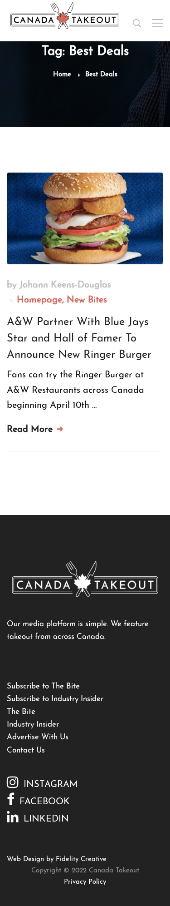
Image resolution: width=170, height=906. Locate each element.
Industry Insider (33, 724)
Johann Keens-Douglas (65, 285)
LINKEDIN (46, 819)
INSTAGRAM (51, 784)
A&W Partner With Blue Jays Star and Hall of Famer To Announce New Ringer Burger (79, 339)
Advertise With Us (37, 737)
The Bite (21, 712)
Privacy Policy (85, 882)
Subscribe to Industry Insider (55, 699)
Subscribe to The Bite (43, 686)
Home (62, 74)
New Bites (87, 300)
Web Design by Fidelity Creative (57, 859)
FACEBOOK (44, 802)
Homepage (39, 300)
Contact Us (26, 750)
